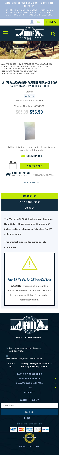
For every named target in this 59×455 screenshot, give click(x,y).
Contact (29, 392)
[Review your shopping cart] (39, 22)
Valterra (29, 96)
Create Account (33, 337)
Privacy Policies (29, 446)
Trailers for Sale (29, 378)
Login (19, 337)
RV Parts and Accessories (27, 67)
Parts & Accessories (29, 374)
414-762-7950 (16, 351)
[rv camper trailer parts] (29, 325)
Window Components (25, 74)
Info (29, 387)
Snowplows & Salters (29, 383)
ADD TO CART (34, 166)
